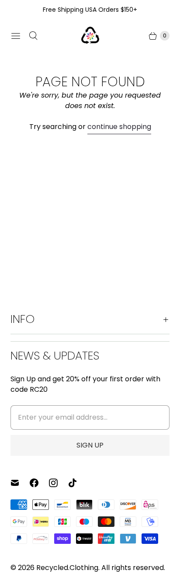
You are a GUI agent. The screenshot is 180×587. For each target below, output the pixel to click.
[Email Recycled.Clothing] (20, 482)
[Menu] (15, 35)
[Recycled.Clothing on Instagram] (58, 482)
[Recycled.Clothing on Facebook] (39, 482)
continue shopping (119, 127)
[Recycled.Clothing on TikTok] (77, 482)
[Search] (33, 35)
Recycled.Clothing (67, 568)
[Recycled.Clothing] (90, 36)
